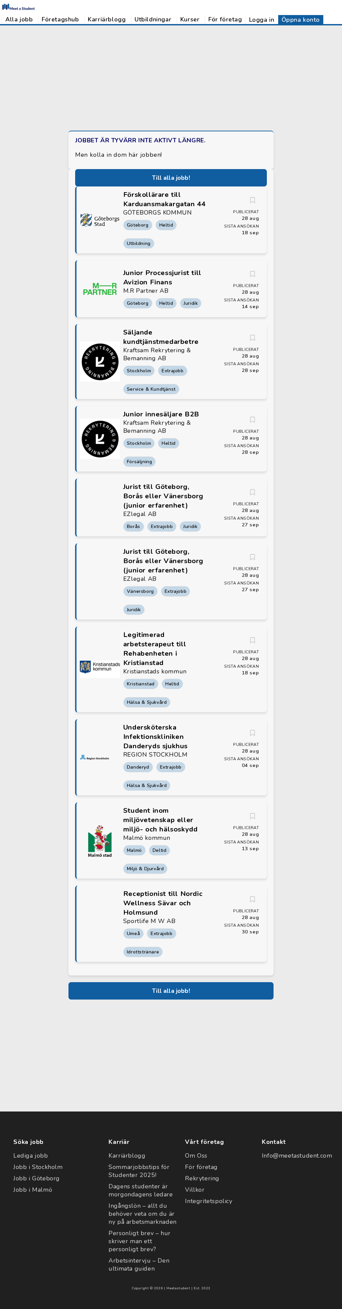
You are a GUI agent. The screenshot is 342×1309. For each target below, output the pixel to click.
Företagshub (60, 19)
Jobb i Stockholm (38, 1167)
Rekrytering (202, 1178)
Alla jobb (19, 19)
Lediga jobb (30, 1156)
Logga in (262, 20)
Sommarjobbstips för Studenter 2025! (139, 1171)
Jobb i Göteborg (36, 1178)
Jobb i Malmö (32, 1190)
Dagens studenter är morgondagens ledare (141, 1190)
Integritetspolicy (208, 1201)
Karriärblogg (107, 19)
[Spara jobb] (252, 200)
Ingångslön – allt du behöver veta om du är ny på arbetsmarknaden (143, 1214)
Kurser (190, 19)
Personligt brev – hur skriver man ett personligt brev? (140, 1241)
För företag (225, 19)
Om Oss (196, 1156)
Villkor (194, 1190)
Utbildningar (153, 19)
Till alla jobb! (171, 178)
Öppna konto (301, 20)
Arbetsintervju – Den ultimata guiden (139, 1265)
